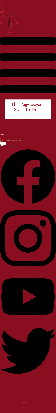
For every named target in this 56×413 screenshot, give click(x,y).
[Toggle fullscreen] (23, 402)
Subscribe (2, 145)
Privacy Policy (2, 136)
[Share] (25, 402)
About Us (2, 4)
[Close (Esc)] (26, 402)
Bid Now (2, 3)
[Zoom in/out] (22, 402)
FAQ (1, 135)
